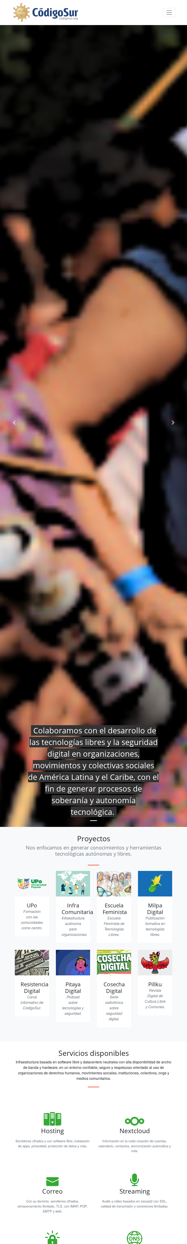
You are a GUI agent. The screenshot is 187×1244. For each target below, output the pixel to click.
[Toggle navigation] (169, 12)
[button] (14, 422)
